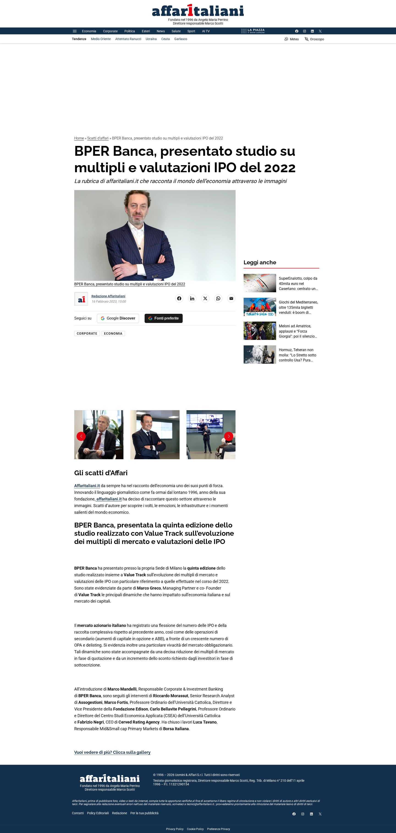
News (161, 31)
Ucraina (151, 39)
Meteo (294, 39)
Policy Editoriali (98, 813)
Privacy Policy (175, 829)
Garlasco (180, 39)
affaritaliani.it (109, 499)
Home (79, 138)
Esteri (146, 31)
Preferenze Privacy (218, 829)
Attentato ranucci (128, 39)
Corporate (110, 31)
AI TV (206, 31)
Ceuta (165, 39)
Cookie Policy (195, 829)
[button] (228, 436)
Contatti (78, 813)
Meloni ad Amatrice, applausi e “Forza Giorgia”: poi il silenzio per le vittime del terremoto (297, 331)
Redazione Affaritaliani (108, 296)
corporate (87, 333)
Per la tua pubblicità (144, 813)
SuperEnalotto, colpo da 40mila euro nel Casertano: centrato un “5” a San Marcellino (298, 283)
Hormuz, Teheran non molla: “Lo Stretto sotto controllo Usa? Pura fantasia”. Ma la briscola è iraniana (298, 355)
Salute (176, 31)
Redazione (119, 813)
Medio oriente (101, 39)
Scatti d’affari (98, 138)
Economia (89, 31)
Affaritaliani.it (87, 485)
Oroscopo (317, 39)
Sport (191, 31)
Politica (129, 31)
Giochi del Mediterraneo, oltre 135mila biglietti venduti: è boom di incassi (298, 307)
